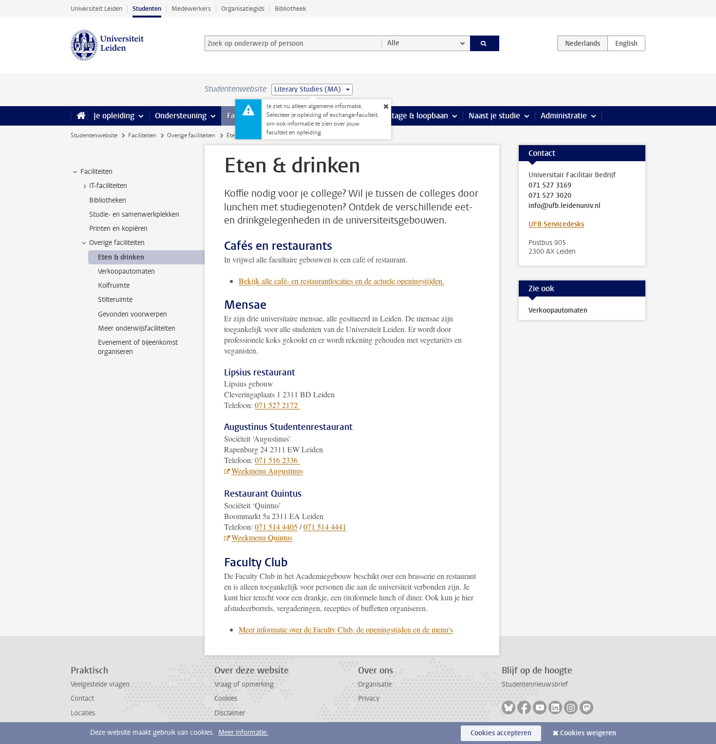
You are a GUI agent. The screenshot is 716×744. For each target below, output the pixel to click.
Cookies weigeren (588, 733)
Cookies (225, 698)
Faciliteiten (142, 135)
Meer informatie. (243, 732)
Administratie (564, 116)
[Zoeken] (485, 43)
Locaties (83, 713)
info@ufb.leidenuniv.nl (564, 206)
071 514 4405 (276, 526)
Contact (82, 698)
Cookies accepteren (501, 733)
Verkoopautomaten (557, 310)
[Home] (79, 116)
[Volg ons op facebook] (524, 707)
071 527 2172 (277, 405)
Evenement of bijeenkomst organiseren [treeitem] (138, 347)
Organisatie (375, 684)
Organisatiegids (242, 8)
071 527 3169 (549, 185)
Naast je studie (494, 116)
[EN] (626, 43)
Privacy (368, 698)
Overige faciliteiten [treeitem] (117, 242)
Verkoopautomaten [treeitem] (126, 271)
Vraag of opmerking (244, 684)
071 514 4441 (324, 526)
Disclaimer (229, 713)
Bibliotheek (290, 8)
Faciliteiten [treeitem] (96, 171)
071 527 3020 (549, 195)
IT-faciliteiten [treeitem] (108, 185)
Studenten (146, 8)
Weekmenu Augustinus (267, 470)
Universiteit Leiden (96, 8)
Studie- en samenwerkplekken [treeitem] (134, 214)
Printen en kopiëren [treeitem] (118, 228)
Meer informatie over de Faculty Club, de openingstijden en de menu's (346, 629)
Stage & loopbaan (417, 116)
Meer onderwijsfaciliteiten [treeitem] (136, 328)
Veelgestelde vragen (100, 684)
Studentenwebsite (94, 135)
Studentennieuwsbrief (535, 684)
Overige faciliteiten (191, 135)
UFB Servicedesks (556, 224)
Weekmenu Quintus (261, 537)
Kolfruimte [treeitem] (114, 285)
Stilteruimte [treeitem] (115, 299)
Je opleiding (114, 116)
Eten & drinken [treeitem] (121, 257)
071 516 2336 (277, 460)
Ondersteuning (181, 116)
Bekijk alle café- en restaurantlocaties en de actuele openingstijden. (341, 281)
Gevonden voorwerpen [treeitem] (132, 314)
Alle (393, 43)
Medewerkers (191, 8)
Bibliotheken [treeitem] (107, 200)
